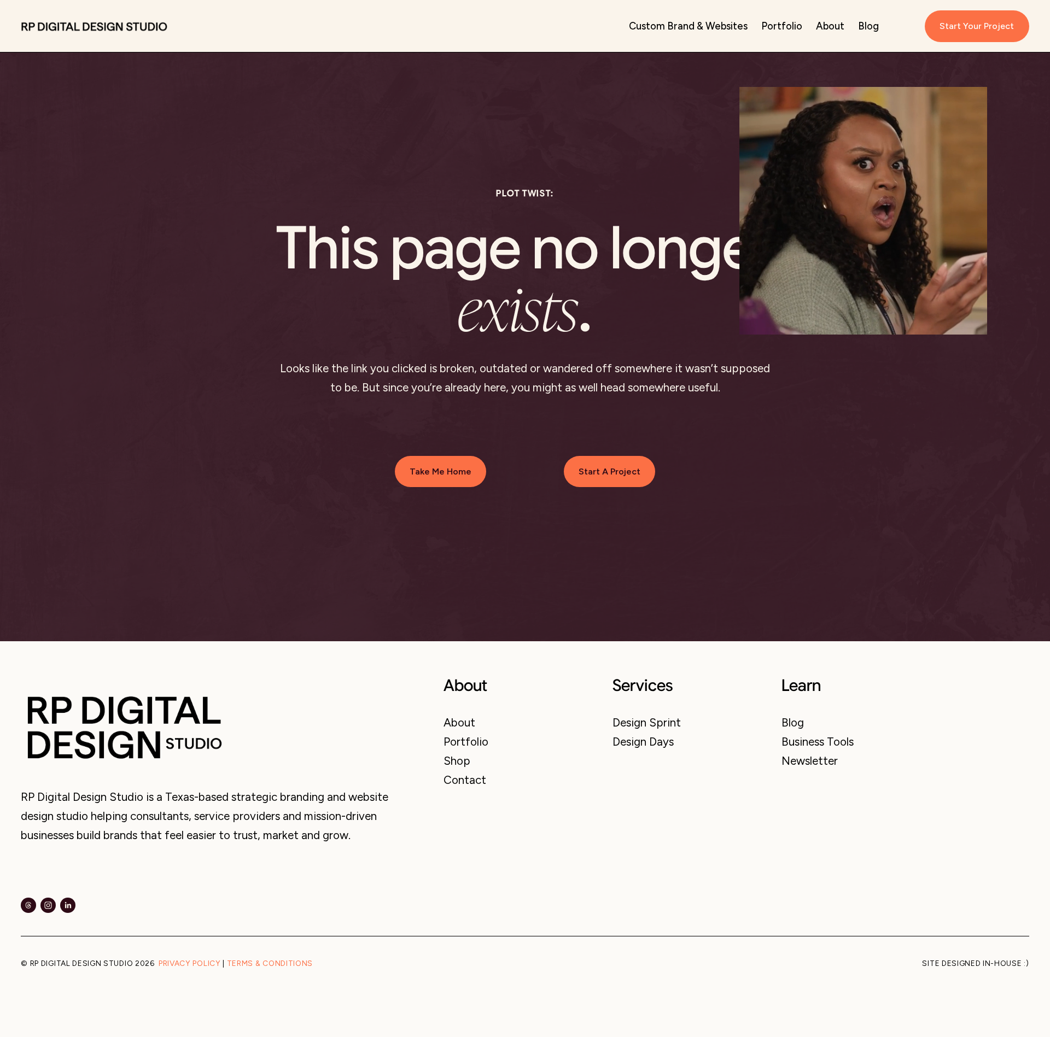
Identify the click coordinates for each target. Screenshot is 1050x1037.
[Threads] (28, 905)
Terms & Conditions (270, 964)
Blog (868, 26)
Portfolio (781, 26)
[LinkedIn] (67, 905)
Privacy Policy (190, 964)
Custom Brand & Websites (688, 26)
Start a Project (609, 471)
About (830, 26)
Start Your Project (977, 26)
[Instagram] (48, 905)
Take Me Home (440, 471)
